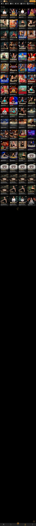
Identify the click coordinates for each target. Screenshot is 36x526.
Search (12, 1)
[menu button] (1, 1)
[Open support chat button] (34, 521)
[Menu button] (18, 523)
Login (26, 1)
